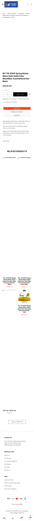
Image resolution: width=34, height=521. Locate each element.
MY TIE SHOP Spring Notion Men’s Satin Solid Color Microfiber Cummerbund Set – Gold (24, 309)
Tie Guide (7, 467)
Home (4, 13)
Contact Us (7, 470)
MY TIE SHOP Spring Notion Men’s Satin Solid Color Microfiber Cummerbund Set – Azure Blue (24, 281)
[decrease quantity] (4, 94)
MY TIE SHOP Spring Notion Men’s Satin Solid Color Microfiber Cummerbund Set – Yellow (9, 281)
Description (17, 108)
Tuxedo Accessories (11, 13)
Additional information (17, 112)
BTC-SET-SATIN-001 (9, 410)
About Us (6, 455)
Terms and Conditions (10, 489)
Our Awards (7, 464)
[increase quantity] (11, 94)
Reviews (17, 115)
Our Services (7, 458)
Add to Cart (20, 94)
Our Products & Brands (10, 461)
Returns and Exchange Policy (12, 483)
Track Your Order (9, 480)
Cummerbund (21, 13)
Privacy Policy (8, 486)
